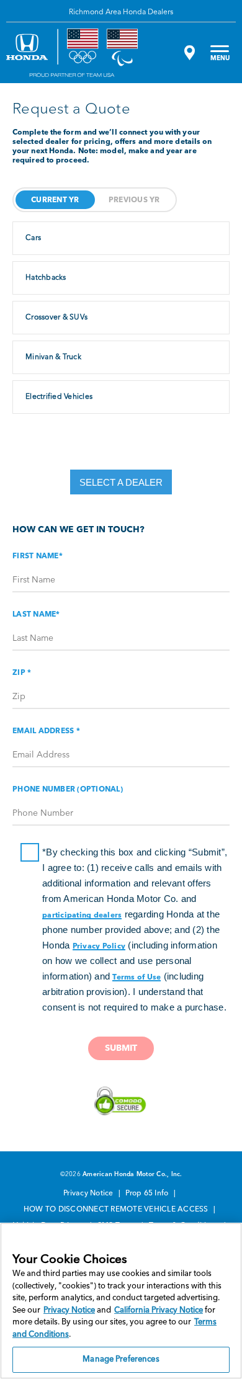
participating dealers (82, 915)
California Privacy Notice (158, 1310)
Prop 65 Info (147, 1193)
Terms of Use (136, 977)
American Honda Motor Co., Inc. (132, 1174)
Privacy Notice (89, 1193)
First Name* (37, 556)
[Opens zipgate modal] (188, 52)
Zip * (21, 673)
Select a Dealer (121, 482)
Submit (121, 1048)
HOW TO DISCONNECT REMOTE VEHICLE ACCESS (117, 1209)
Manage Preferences (121, 1359)
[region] (121, 1301)
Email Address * (46, 731)
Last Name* (36, 614)
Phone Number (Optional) (67, 789)
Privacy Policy (99, 946)
